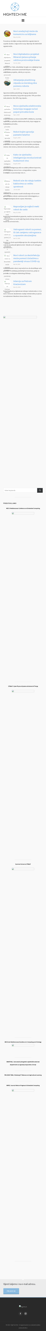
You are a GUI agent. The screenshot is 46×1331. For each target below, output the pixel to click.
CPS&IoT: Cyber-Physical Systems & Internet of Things (23, 686)
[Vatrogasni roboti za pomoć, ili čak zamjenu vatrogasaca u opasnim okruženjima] (7, 232)
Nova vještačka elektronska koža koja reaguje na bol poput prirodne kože (27, 109)
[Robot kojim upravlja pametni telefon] (7, 134)
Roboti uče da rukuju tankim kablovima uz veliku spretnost (27, 183)
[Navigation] (23, 20)
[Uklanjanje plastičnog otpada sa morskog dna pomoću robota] (7, 82)
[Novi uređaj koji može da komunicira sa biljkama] (7, 34)
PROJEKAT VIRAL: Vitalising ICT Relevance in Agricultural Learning (23, 1075)
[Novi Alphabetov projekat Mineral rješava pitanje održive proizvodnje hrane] (7, 56)
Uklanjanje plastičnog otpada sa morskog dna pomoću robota (25, 83)
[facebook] (20, 1314)
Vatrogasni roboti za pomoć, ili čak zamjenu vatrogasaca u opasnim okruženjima (27, 232)
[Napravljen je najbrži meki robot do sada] (7, 209)
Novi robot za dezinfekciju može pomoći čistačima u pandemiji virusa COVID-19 (26, 258)
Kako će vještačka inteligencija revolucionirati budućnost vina (27, 158)
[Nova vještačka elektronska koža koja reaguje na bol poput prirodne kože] (7, 108)
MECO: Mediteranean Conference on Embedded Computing (23, 508)
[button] (40, 490)
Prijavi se (11, 1291)
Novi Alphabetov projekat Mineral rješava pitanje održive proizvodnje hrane (26, 57)
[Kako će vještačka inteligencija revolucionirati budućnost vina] (7, 157)
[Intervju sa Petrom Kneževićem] (7, 284)
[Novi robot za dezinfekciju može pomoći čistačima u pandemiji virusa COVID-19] (7, 258)
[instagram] (26, 1314)
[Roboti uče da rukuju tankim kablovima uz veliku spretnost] (7, 183)
